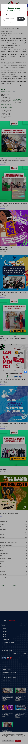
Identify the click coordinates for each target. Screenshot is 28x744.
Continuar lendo (14, 22)
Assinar (21, 18)
